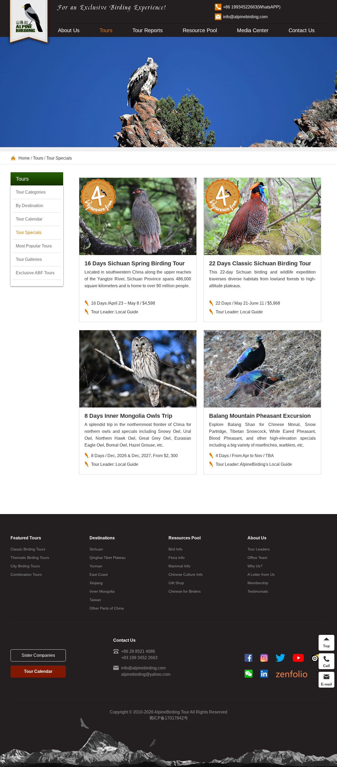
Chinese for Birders (184, 591)
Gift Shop (176, 583)
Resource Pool (200, 30)
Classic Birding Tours (28, 549)
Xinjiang (96, 583)
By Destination (29, 205)
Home (24, 158)
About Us (69, 30)
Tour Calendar (29, 219)
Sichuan (96, 549)
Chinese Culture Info (185, 574)
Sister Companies (38, 655)
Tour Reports (147, 30)
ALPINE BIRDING (29, 23)
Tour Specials (59, 158)
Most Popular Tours (34, 246)
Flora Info (176, 557)
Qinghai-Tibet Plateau (108, 557)
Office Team (257, 557)
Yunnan (96, 566)
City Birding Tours (25, 566)
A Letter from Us (261, 574)
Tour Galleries (29, 259)
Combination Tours (26, 574)
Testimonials (257, 591)
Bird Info (175, 549)
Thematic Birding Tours (30, 557)
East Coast (99, 574)
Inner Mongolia (102, 591)
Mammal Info (179, 566)
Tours (106, 30)
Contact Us (302, 30)
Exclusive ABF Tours (35, 273)
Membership (257, 583)
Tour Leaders (258, 549)
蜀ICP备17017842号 (168, 718)
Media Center (253, 30)
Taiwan (95, 600)
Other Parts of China (107, 608)
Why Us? (254, 566)
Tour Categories (31, 192)
